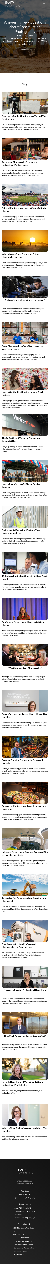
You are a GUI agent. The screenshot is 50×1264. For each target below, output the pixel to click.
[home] (16, 4)
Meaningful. (29, 1183)
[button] (44, 3)
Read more (25, 49)
